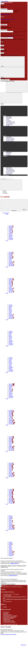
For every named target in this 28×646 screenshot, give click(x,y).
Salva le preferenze (11, 584)
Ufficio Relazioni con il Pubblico (10, 615)
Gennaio (11, 225)
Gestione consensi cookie (8, 620)
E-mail (14, 31)
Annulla (2, 79)
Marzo (10, 228)
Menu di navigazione (19, 210)
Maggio (11, 230)
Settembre (11, 235)
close (2, 103)
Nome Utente (16, 10)
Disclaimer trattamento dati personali (8, 634)
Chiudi (2, 45)
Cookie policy (6, 612)
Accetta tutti (21, 565)
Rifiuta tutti (12, 565)
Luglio (10, 233)
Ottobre (10, 236)
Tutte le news (6, 212)
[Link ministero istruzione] (7, 2)
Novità (4, 192)
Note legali (5, 613)
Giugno (11, 231)
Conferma (7, 79)
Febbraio (11, 227)
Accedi (2, 3)
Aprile (10, 229)
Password (15, 12)
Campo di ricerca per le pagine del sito (9, 177)
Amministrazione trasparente (9, 621)
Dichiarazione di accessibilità (9, 617)
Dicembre (11, 239)
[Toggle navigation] (11, 97)
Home (4, 190)
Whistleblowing (6, 619)
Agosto (10, 234)
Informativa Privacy (7, 614)
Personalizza (3, 565)
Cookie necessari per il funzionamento (9, 579)
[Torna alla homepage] (14, 81)
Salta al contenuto (4, 1)
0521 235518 (8, 595)
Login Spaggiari (11, 36)
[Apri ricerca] (16, 87)
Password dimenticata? (5, 14)
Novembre (11, 238)
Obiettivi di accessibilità (8, 618)
